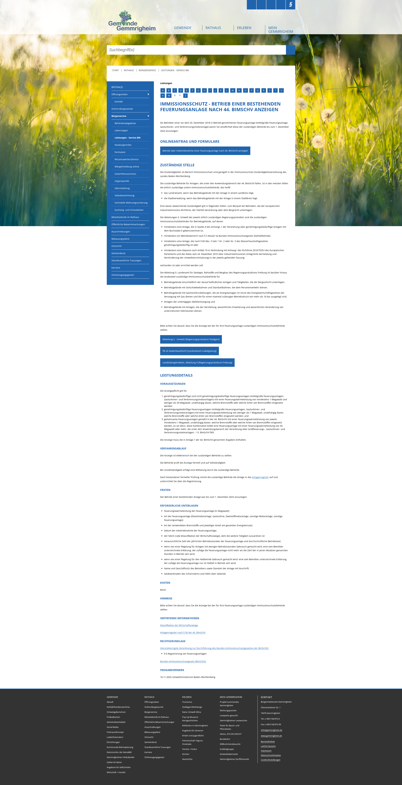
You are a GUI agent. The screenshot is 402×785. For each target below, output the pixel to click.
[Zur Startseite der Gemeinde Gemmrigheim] (138, 21)
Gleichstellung (122, 188)
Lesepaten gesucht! (229, 715)
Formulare (120, 152)
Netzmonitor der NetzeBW (119, 752)
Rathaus (213, 27)
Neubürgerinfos (123, 144)
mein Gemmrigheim (280, 29)
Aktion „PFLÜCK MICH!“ (231, 734)
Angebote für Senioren (192, 730)
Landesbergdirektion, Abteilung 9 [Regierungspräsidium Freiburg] (197, 362)
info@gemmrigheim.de (271, 730)
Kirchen (185, 754)
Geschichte (187, 759)
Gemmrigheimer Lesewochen (233, 720)
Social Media (112, 727)
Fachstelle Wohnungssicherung (131, 202)
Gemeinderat (118, 253)
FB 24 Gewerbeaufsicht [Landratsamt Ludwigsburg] (190, 350)
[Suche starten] (290, 50)
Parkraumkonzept (115, 732)
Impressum (266, 750)
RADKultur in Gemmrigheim (195, 725)
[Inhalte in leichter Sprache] (251, 4)
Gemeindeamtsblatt (116, 722)
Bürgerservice (147, 70)
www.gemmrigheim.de (271, 735)
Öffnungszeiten (119, 94)
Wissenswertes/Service (127, 159)
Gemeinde (182, 27)
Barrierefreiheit (268, 741)
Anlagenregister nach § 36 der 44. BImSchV (182, 632)
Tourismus (187, 702)
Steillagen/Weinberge (192, 707)
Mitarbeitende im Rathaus (125, 217)
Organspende (122, 180)
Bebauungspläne (120, 238)
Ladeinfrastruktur (115, 737)
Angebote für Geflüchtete (118, 767)
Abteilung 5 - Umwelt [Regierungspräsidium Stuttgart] (191, 339)
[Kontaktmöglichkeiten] (271, 4)
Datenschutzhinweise (271, 755)
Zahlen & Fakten (114, 762)
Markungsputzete (228, 710)
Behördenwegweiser (125, 123)
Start (115, 70)
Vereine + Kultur (189, 749)
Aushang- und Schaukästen (129, 209)
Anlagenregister (260, 477)
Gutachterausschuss (125, 173)
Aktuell (110, 702)
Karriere (115, 267)
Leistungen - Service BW (175, 70)
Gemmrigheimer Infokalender (120, 757)
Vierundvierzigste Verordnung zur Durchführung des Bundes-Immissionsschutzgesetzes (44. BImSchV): (214, 648)
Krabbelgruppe (227, 749)
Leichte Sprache (268, 746)
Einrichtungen (113, 742)
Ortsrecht (116, 245)
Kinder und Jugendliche (193, 735)
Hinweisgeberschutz (116, 712)
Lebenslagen (121, 130)
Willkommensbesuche (230, 744)
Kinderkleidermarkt (229, 754)
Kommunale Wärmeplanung (120, 747)
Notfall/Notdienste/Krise (118, 707)
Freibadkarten (113, 717)
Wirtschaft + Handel (116, 772)
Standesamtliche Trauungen (126, 260)
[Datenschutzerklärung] (280, 4)
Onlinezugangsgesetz (122, 274)
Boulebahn (225, 739)
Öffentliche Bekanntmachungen (128, 224)
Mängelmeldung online (127, 166)
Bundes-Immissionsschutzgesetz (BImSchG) (183, 661)
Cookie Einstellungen (270, 759)
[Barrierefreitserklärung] (261, 4)
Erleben (244, 27)
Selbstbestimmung (124, 195)
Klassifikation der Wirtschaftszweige (179, 625)
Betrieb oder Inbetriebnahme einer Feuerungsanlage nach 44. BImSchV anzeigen (205, 150)
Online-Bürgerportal (122, 108)
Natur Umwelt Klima (191, 712)
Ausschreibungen (120, 231)
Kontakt (119, 101)
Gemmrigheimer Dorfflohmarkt (234, 759)
